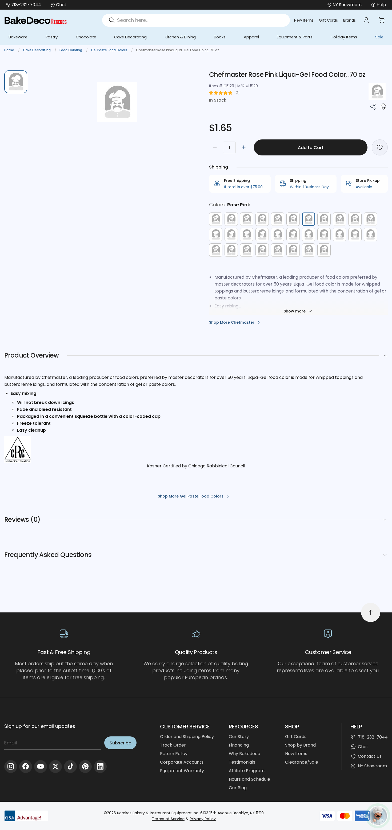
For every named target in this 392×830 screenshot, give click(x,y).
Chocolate (86, 37)
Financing (239, 745)
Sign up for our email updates (39, 726)
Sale (379, 37)
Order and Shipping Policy (187, 736)
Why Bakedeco (244, 754)
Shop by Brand (300, 745)
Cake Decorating (130, 37)
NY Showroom (372, 766)
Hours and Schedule (249, 779)
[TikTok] (70, 766)
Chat (61, 5)
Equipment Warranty (182, 771)
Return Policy (173, 754)
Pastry (52, 37)
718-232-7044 (26, 5)
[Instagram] (10, 766)
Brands (349, 20)
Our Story (239, 736)
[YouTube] (40, 766)
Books (220, 37)
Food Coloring (71, 50)
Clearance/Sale (301, 762)
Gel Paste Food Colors (109, 50)
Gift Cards (328, 20)
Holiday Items (344, 37)
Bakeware (18, 37)
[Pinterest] (85, 766)
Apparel (251, 37)
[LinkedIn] (100, 766)
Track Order (173, 745)
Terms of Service (168, 818)
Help (381, 5)
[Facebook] (25, 766)
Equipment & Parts (295, 37)
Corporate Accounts (181, 762)
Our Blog (238, 788)
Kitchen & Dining (180, 37)
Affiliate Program (247, 771)
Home (9, 50)
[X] (55, 766)
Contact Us (370, 756)
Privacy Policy (203, 818)
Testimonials (242, 762)
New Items (304, 20)
